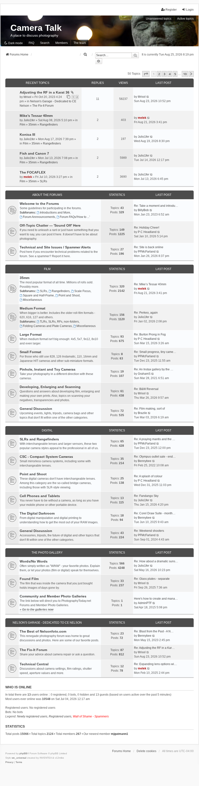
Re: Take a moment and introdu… (156, 205)
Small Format (30, 352)
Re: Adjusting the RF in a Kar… (154, 648)
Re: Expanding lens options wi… (155, 664)
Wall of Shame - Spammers (91, 716)
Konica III (27, 134)
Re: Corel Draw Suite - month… (154, 513)
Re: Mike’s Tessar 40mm (150, 284)
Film (22, 124)
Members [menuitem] (61, 43)
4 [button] (170, 74)
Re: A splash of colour (148, 476)
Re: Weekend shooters (149, 530)
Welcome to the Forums (39, 204)
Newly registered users (32, 716)
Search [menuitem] (45, 43)
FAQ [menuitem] (31, 43)
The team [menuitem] (80, 43)
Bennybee (144, 461)
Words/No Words (34, 561)
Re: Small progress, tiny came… (155, 352)
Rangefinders (49, 124)
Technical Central (34, 664)
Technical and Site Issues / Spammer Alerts (55, 247)
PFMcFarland (147, 251)
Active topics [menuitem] (185, 18)
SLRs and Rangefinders (39, 439)
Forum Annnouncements (39, 217)
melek (142, 117)
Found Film (29, 579)
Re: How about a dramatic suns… (156, 561)
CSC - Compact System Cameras (46, 457)
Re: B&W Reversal (146, 389)
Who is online (18, 687)
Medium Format (32, 308)
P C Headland (147, 232)
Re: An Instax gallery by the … (153, 369)
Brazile (142, 413)
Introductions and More (55, 212)
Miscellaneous (32, 300)
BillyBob (143, 210)
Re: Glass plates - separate (152, 578)
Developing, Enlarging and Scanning (50, 387)
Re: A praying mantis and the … (154, 439)
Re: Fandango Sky (146, 496)
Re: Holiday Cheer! (146, 227)
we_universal (19, 757)
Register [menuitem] (171, 9)
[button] (145, 74)
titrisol (27, 97)
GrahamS (144, 373)
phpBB (23, 753)
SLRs (43, 181)
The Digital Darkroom (37, 513)
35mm (32, 124)
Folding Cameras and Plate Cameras (47, 326)
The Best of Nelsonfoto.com (43, 631)
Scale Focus (82, 291)
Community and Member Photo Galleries (53, 596)
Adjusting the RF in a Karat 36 (44, 92)
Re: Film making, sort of (149, 408)
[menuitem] (85, 54)
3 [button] (164, 74)
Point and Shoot (69, 295)
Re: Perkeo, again (146, 312)
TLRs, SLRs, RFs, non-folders (59, 321)
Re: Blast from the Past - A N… (154, 631)
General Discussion (36, 409)
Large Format (31, 334)
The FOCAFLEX (32, 172)
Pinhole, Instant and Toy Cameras (47, 369)
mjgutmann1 (119, 734)
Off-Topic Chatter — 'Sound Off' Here (50, 225)
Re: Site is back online (148, 247)
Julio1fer (29, 120)
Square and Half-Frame (38, 295)
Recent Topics (37, 83)
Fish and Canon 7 (34, 153)
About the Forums (47, 195)
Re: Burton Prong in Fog (150, 334)
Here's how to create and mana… (156, 598)
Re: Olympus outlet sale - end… (155, 456)
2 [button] (159, 74)
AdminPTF (145, 603)
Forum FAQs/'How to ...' (75, 217)
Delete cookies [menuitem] (146, 751)
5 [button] (175, 74)
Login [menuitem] (190, 9)
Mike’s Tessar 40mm (36, 116)
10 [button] (185, 74)
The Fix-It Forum (43, 105)
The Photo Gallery (47, 552)
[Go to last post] (147, 97)
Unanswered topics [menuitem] (158, 18)
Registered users (60, 716)
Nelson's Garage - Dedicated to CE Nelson (47, 622)
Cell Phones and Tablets (40, 496)
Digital (47, 430)
